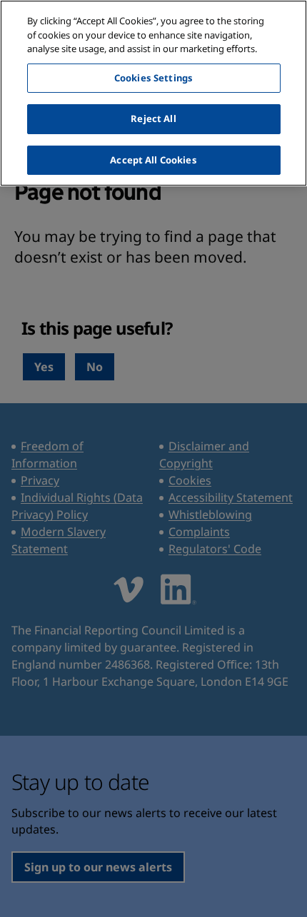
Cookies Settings (153, 77)
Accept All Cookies (153, 159)
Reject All (153, 118)
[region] (153, 93)
